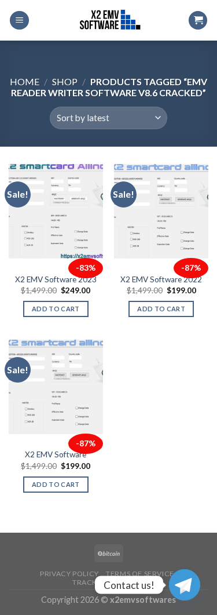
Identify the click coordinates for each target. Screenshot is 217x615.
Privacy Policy (69, 573)
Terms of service (140, 573)
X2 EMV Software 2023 (56, 279)
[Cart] (198, 20)
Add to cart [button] (56, 308)
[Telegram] (184, 585)
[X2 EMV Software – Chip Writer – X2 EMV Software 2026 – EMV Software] (109, 20)
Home (24, 81)
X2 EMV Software (55, 454)
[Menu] (19, 20)
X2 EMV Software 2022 (161, 279)
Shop (65, 81)
